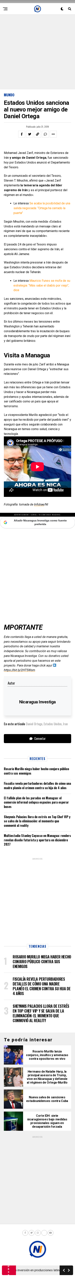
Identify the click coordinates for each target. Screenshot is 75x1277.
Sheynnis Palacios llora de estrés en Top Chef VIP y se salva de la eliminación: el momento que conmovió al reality (37, 821)
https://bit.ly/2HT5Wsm (19, 670)
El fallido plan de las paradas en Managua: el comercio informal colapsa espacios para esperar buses (36, 802)
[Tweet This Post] (29, 134)
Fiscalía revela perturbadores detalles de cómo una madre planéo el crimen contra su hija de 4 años (37, 785)
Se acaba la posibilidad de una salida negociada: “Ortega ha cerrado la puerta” (41, 208)
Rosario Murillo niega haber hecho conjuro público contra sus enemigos (36, 771)
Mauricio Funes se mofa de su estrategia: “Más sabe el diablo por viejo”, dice (41, 285)
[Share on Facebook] (21, 134)
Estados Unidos (53, 723)
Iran (65, 723)
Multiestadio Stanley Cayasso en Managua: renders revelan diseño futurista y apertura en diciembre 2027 (37, 840)
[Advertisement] (37, 52)
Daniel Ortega (34, 723)
